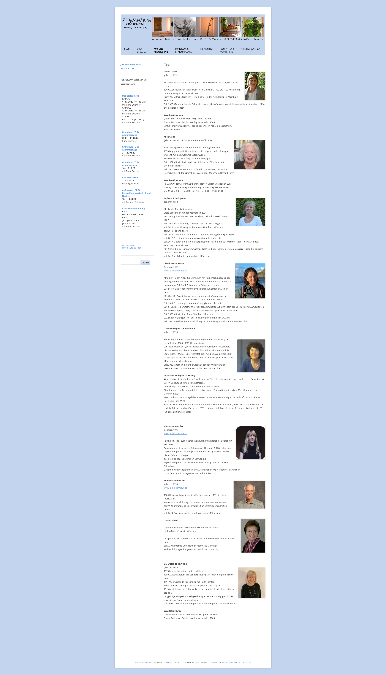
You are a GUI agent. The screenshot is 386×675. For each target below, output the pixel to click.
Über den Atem (142, 50)
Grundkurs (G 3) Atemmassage (130, 164)
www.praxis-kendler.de (175, 433)
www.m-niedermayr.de (175, 487)
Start (127, 49)
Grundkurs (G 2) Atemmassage (130, 148)
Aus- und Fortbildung (161, 50)
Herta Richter (206, 49)
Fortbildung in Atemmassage (183, 50)
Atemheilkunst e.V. (250, 49)
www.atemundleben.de (176, 270)
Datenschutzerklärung (230, 662)
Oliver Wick (168, 662)
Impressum (215, 662)
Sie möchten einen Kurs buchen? (132, 246)
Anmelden (247, 662)
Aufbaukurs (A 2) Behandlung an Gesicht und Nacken (136, 193)
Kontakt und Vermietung (227, 50)
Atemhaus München (143, 662)
